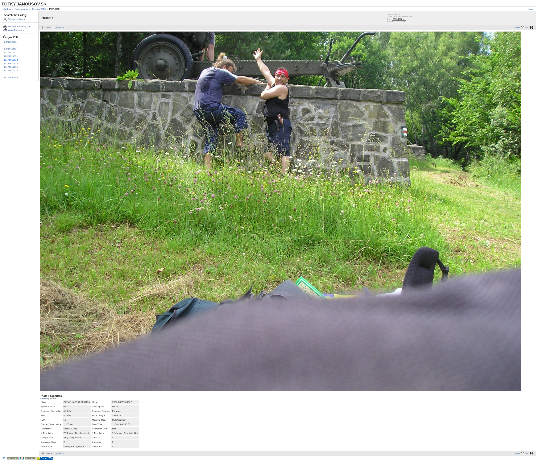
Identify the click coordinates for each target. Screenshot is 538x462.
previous (60, 27)
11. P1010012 (11, 56)
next (517, 27)
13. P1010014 (11, 63)
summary (45, 398)
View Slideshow (16, 30)
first (48, 27)
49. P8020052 (11, 78)
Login (531, 9)
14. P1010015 (11, 67)
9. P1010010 (10, 49)
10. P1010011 (11, 52)
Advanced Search (17, 19)
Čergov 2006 (39, 9)
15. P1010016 (11, 70)
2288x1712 (400, 22)
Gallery (7, 9)
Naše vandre (21, 9)
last (527, 27)
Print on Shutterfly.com (19, 26)
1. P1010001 (10, 42)
